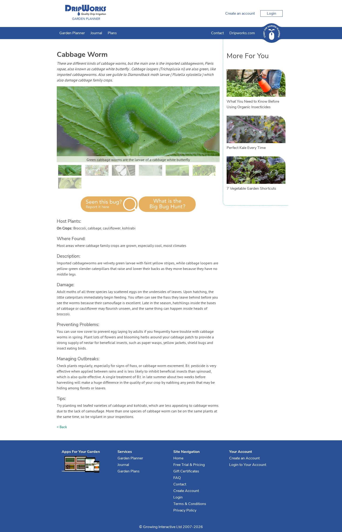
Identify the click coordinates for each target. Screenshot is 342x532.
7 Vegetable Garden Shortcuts (251, 188)
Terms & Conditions (189, 503)
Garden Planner (72, 33)
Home (178, 458)
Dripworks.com (242, 33)
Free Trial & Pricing (189, 464)
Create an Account (244, 458)
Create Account (186, 490)
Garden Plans (128, 471)
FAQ (177, 477)
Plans (112, 33)
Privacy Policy (184, 510)
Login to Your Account (247, 464)
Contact (217, 33)
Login (271, 13)
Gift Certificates (186, 471)
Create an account (240, 13)
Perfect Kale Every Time (246, 147)
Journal (96, 33)
